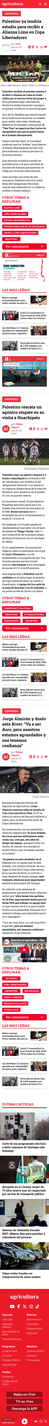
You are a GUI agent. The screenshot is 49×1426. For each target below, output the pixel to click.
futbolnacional (34, 614)
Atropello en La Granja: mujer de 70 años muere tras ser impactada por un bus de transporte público (24, 1190)
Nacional (32, 1333)
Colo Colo (7, 1319)
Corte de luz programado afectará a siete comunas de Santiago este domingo (24, 1147)
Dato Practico (34, 1319)
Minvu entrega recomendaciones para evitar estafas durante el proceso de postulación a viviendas (14, 300)
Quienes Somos (35, 1350)
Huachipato (11, 620)
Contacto (32, 1355)
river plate (11, 1009)
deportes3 (11, 614)
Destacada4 (31, 990)
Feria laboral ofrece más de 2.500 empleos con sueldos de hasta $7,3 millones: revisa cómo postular (32, 346)
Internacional (34, 1328)
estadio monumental (17, 220)
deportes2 (11, 990)
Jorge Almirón (13, 997)
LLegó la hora (9, 1350)
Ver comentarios (17, 246)
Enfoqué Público (11, 1360)
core (18, 43)
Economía (32, 1324)
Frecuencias (34, 1360)
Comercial (8, 1376)
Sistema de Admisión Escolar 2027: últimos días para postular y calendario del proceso (23, 1233)
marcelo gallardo (15, 1003)
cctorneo (11, 978)
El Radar (7, 1355)
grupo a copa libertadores (20, 232)
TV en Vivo (24, 1401)
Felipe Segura (17, 425)
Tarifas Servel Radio (10, 1382)
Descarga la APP (24, 1408)
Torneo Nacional (11, 1339)
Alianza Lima (12, 207)
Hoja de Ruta (9, 1364)
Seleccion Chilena (7, 1325)
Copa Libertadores (15, 213)
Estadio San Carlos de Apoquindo (24, 226)
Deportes (11, 13)
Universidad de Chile (11, 1333)
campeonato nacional (17, 608)
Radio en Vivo (24, 1394)
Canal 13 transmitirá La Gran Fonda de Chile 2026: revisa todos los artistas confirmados (33, 315)
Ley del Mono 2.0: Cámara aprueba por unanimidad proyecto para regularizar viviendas (15, 330)
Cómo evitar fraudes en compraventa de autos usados (21, 1275)
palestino (11, 239)
